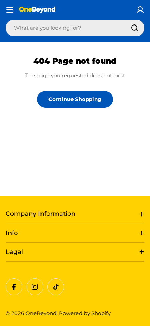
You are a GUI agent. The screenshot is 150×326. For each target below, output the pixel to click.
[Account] (140, 10)
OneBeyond (41, 313)
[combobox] (75, 28)
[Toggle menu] (10, 10)
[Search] (134, 28)
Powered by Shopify (85, 313)
